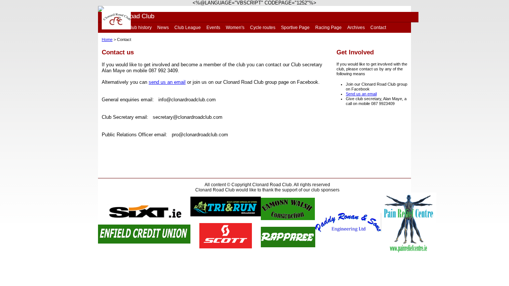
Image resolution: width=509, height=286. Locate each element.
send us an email (167, 82)
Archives (356, 27)
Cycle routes (262, 27)
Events (213, 27)
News (163, 27)
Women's (235, 27)
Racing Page (328, 27)
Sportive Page (295, 27)
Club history (139, 27)
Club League (187, 27)
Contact (378, 27)
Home (107, 39)
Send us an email (361, 94)
